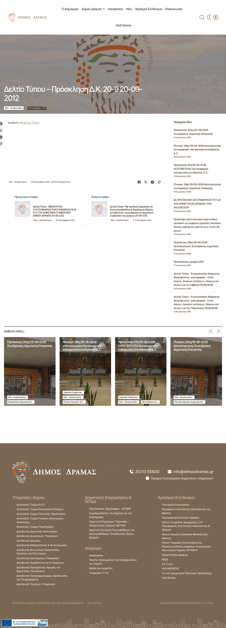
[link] (27, 17)
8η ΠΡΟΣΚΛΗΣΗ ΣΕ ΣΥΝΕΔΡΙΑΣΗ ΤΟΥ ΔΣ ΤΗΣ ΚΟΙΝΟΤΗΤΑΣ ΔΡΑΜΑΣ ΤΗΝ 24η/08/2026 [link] (197, 203)
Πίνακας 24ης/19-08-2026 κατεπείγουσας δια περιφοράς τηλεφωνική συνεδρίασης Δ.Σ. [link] (197, 149)
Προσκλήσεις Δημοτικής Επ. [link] (20, 402)
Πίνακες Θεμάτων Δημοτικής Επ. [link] (189, 402)
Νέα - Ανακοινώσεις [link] (14, 108)
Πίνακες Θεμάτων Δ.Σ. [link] (73, 402)
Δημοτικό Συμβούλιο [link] (73, 392)
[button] (211, 331)
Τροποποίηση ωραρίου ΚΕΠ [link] (189, 261)
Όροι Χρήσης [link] (94, 602)
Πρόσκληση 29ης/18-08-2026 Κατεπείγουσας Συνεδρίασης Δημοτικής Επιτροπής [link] (196, 246)
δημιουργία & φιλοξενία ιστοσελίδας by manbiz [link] (187, 602)
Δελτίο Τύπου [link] (31, 122)
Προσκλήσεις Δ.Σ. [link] (150, 402)
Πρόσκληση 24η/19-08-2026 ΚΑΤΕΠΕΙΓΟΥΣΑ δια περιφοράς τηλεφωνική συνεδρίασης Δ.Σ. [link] (191, 168)
